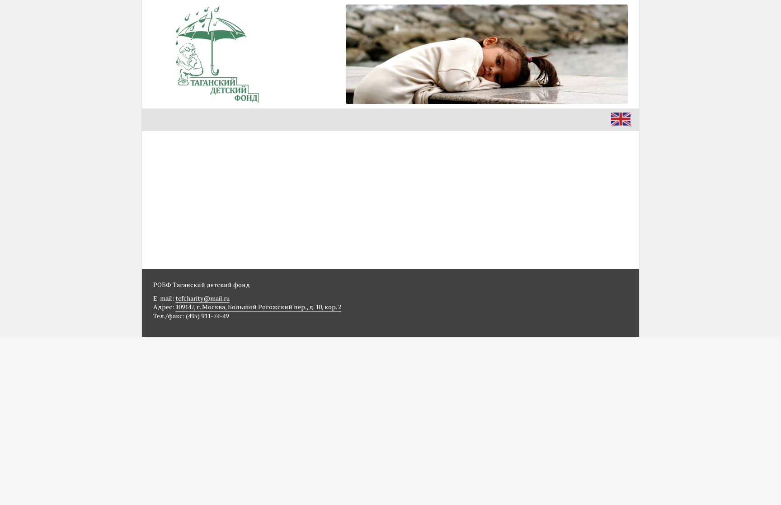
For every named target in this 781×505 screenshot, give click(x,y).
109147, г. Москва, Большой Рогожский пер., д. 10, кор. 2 (258, 306)
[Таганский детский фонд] (216, 54)
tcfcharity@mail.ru (202, 298)
